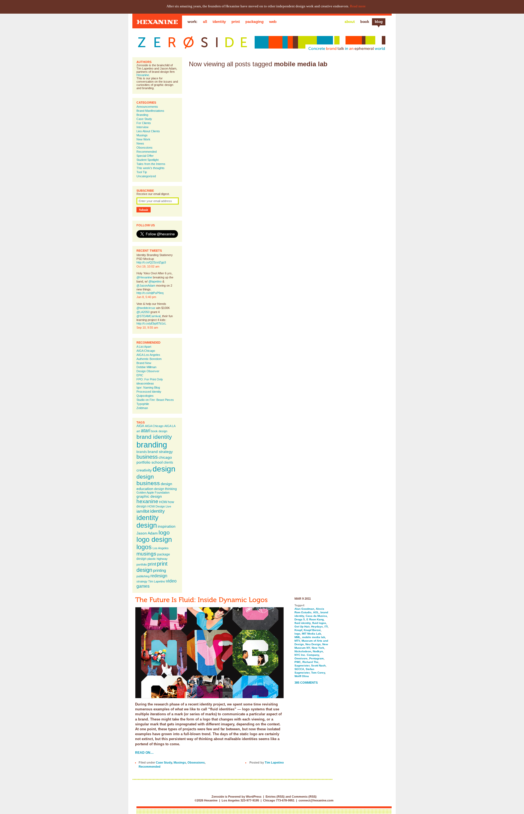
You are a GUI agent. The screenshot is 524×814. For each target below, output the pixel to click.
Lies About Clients (148, 131)
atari (145, 430)
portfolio (141, 564)
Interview (142, 127)
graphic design (149, 496)
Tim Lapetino (156, 581)
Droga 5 (299, 619)
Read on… (144, 752)
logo (164, 532)
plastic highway (157, 558)
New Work (143, 139)
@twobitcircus (145, 308)
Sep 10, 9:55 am (147, 327)
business (147, 457)
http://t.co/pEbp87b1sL (151, 323)
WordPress (253, 796)
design (164, 468)
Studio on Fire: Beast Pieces (155, 399)
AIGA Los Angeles (148, 354)
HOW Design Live (159, 506)
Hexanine (142, 75)
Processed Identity (148, 391)
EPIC (139, 375)
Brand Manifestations (150, 110)
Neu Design (313, 644)
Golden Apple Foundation (152, 492)
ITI (326, 626)
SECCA (299, 669)
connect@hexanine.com (316, 800)
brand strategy (160, 451)
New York (318, 647)
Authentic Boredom (149, 359)
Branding (142, 114)
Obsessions (144, 147)
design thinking (165, 489)
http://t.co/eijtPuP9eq (149, 293)
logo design (154, 539)
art (138, 431)
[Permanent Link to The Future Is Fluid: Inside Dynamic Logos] (201, 599)
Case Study (144, 119)
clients (168, 462)
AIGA (140, 426)
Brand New (143, 363)
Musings (142, 135)
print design (152, 567)
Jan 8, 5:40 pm (146, 297)
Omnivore (301, 658)
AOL (316, 612)
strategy (141, 581)
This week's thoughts (150, 168)
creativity (144, 470)
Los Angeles (161, 548)
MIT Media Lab (311, 633)
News (140, 143)
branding (151, 444)
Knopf (298, 630)
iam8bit (142, 511)
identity (157, 511)
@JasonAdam (145, 285)
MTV (297, 640)
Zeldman (142, 408)
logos (144, 547)
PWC (297, 661)
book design (159, 431)
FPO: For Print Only (149, 379)
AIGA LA (169, 426)
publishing (143, 576)
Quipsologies (145, 395)
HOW (163, 502)
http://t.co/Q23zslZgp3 (151, 262)
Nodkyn (318, 651)
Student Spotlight (147, 159)
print (152, 563)
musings (146, 554)
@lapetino (155, 281)
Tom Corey (318, 672)
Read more (358, 6)
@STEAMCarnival (148, 316)
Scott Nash (318, 665)
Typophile (142, 404)
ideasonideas (145, 383)
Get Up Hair (301, 626)
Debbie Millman (146, 367)
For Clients (143, 123)
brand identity (154, 437)
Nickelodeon (302, 651)
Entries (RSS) (275, 796)
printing (159, 570)
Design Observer (147, 371)
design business (148, 479)
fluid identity (302, 622)
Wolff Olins (301, 676)
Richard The (310, 661)
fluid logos (319, 622)
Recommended (146, 151)
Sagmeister (301, 665)
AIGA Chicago (145, 350)
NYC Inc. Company (306, 654)
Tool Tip (141, 172)
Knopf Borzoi (312, 630)
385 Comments (306, 682)
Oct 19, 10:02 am (147, 266)
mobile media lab (313, 637)
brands (141, 452)
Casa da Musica (316, 615)
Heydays (317, 626)
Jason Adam (147, 533)
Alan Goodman (304, 608)
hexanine (147, 501)
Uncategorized (146, 176)
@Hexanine (144, 277)
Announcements (147, 106)
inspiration (166, 526)
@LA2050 (143, 312)
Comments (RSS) (304, 796)
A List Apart (143, 346)
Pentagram (316, 658)
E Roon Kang (315, 619)
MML (297, 637)
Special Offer (145, 155)
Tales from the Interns (150, 164)
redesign (158, 575)
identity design (147, 521)
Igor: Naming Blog (148, 387)
